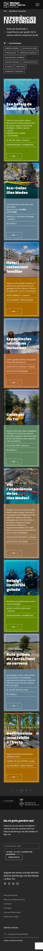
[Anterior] (12, 790)
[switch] (6, 43)
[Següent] (31, 790)
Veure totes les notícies (13, 940)
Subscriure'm (13, 857)
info (13, 156)
